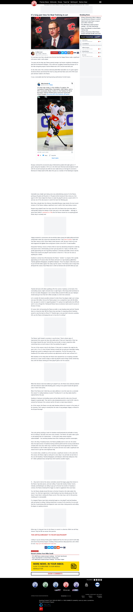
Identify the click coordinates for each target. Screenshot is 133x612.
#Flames (66, 94)
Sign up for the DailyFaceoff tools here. (46, 543)
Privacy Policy (83, 597)
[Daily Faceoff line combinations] (74, 52)
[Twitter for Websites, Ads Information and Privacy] (72, 152)
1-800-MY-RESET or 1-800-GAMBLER (62, 600)
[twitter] (62, 52)
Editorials (53, 2)
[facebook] (59, 52)
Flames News (44, 2)
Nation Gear (83, 2)
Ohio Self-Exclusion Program (46, 602)
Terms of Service (90, 597)
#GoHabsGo (59, 94)
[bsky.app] (65, 52)
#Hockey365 (51, 94)
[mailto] (68, 52)
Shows (60, 2)
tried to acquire (68, 239)
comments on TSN (47, 212)
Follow (51, 85)
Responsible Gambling (99, 597)
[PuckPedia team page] (77, 52)
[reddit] (71, 52)
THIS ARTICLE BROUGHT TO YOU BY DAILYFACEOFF (49, 535)
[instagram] (97, 580)
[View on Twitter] (72, 84)
